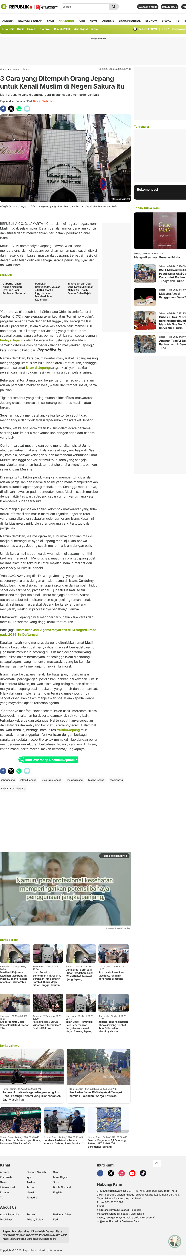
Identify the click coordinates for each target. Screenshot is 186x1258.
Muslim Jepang (68, 730)
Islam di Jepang (37, 368)
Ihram (94, 29)
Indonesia (8, 29)
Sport (56, 1182)
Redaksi (31, 1214)
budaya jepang (96, 779)
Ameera (4, 1172)
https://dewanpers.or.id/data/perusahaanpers (29, 1238)
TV (178, 20)
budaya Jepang (12, 340)
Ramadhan (33, 1197)
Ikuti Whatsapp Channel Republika (51, 760)
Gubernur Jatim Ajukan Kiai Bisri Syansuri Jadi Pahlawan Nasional (14, 288)
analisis (108, 20)
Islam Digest (80, 29)
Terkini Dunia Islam (146, 208)
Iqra (29, 1177)
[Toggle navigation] (4, 6)
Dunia (20, 29)
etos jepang (116, 779)
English (57, 1192)
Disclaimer (6, 1219)
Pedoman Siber (62, 1214)
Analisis (31, 1182)
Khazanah (15, 69)
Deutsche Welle (147, 6)
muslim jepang (74, 779)
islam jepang (8, 779)
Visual (30, 1192)
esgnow (151, 20)
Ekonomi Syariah (30, 20)
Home (3, 69)
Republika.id (169, 6)
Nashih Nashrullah (43, 101)
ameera (7, 20)
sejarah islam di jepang (13, 788)
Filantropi (45, 29)
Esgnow (4, 1192)
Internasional (7, 1187)
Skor (55, 1172)
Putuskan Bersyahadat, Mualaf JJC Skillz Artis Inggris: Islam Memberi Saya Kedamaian (47, 291)
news (93, 20)
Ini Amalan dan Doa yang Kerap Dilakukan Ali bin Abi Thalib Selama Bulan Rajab (81, 288)
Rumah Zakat (62, 29)
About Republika (9, 1214)
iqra (82, 20)
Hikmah (32, 29)
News (3, 1182)
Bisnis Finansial (130, 20)
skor (50, 20)
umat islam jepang (51, 779)
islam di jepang (28, 779)
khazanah (66, 20)
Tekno (30, 1187)
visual (166, 20)
